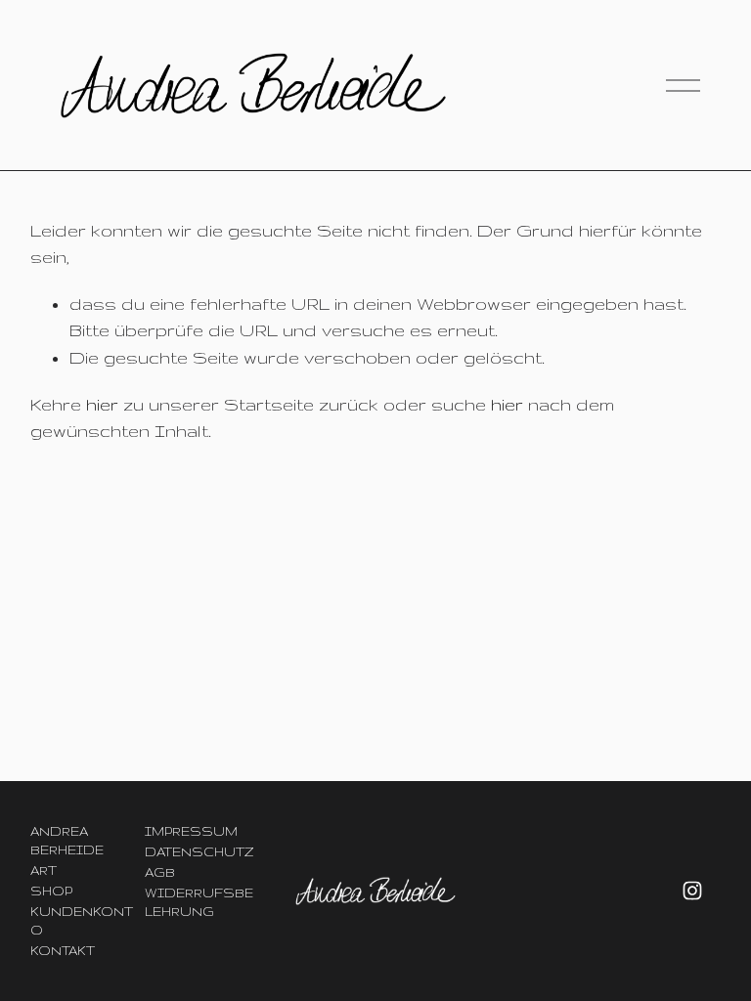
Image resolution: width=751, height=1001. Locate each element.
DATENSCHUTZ (199, 851)
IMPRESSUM (191, 831)
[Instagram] (692, 890)
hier (102, 404)
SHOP (51, 890)
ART (43, 870)
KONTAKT (62, 950)
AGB (160, 872)
